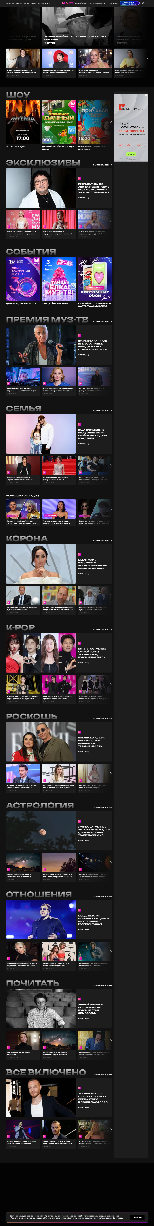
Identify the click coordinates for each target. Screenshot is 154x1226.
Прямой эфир (81, 3)
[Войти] (147, 3)
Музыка (114, 3)
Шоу (106, 3)
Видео (48, 3)
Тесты (41, 3)
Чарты (19, 3)
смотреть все (101, 165)
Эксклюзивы (30, 3)
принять (137, 1217)
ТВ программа (96, 3)
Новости (10, 3)
